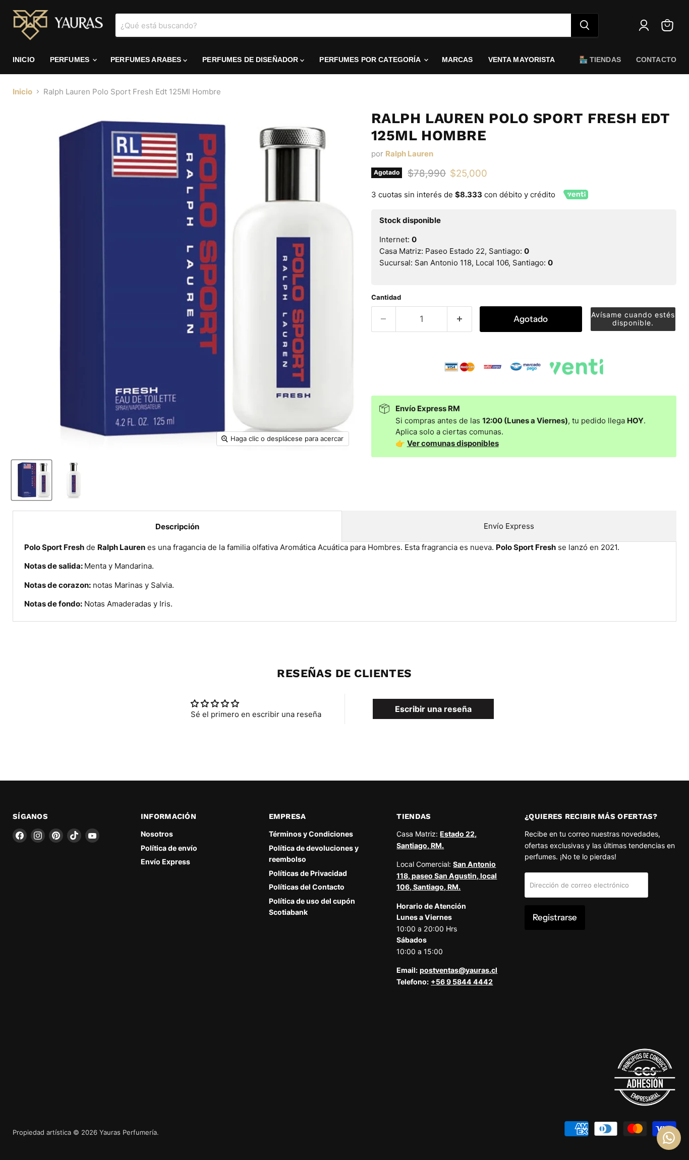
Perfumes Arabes (146, 60)
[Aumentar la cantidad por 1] (459, 319)
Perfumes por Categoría (370, 60)
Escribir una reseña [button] (433, 709)
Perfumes (70, 60)
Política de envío (169, 848)
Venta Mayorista (521, 60)
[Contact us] (669, 1138)
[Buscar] (584, 25)
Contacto (656, 60)
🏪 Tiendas (600, 60)
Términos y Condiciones (311, 834)
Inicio (24, 60)
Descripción (177, 526)
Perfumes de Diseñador (251, 60)
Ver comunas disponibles (453, 443)
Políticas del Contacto (306, 886)
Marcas (457, 60)
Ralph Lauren (409, 153)
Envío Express (509, 526)
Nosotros (157, 834)
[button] (633, 319)
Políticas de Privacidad (308, 873)
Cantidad (386, 297)
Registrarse (555, 917)
